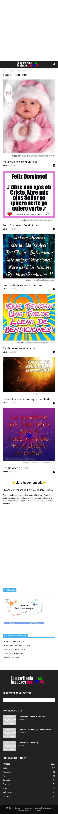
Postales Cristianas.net (14, 653)
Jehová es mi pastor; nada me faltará (34, 730)
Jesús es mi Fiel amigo (28, 743)
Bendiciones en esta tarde (19, 348)
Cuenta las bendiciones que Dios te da (26, 399)
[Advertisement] (29, 30)
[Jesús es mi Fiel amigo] (9, 746)
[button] (54, 64)
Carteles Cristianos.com (14, 641)
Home (5, 71)
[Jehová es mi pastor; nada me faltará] (9, 733)
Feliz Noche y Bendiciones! (20, 161)
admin (5, 165)
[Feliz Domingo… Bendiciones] (29, 196)
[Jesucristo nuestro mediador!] (9, 720)
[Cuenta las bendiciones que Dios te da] (29, 376)
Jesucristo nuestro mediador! (31, 717)
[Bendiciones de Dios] (29, 436)
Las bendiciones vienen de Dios (22, 285)
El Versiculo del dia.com (14, 649)
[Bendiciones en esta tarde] (29, 319)
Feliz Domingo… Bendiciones (21, 225)
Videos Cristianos (11, 657)
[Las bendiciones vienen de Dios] (29, 258)
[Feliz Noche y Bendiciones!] (29, 118)
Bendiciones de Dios (15, 468)
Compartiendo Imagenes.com (17, 645)
